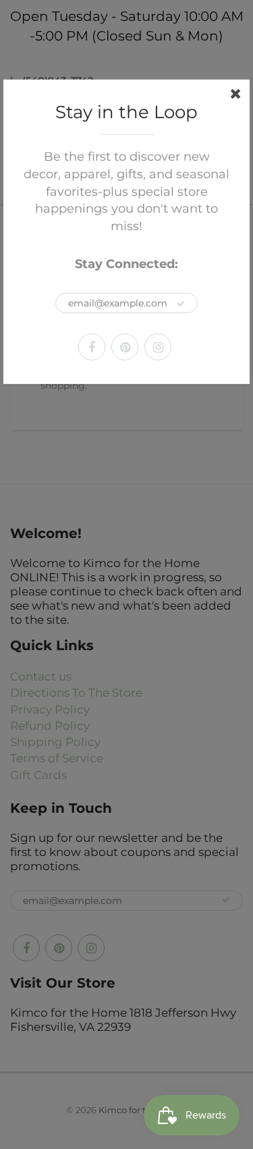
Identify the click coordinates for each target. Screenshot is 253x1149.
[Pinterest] (124, 346)
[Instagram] (157, 346)
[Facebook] (91, 346)
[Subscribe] (181, 304)
